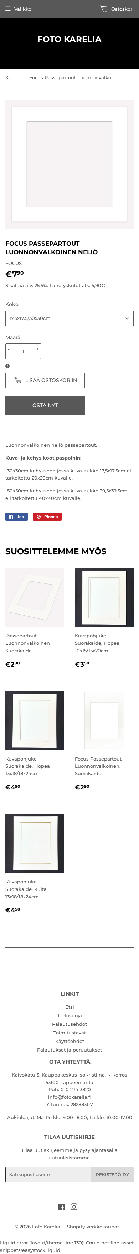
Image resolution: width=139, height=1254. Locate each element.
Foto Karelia (69, 39)
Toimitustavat (69, 1032)
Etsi (69, 1007)
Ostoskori (122, 9)
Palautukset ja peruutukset (69, 1050)
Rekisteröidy (112, 1174)
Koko (12, 304)
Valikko (22, 9)
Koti (10, 77)
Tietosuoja (69, 1015)
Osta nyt (45, 405)
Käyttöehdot (69, 1041)
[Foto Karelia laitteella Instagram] (74, 1208)
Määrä (12, 337)
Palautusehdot (69, 1024)
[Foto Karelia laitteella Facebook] (62, 1208)
